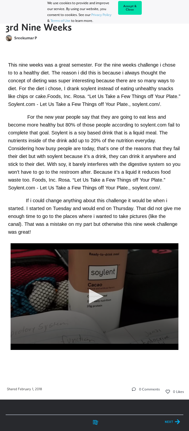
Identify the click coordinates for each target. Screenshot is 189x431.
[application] (95, 296)
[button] (94, 296)
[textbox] (94, 212)
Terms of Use (60, 21)
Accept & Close (130, 7)
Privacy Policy (101, 15)
